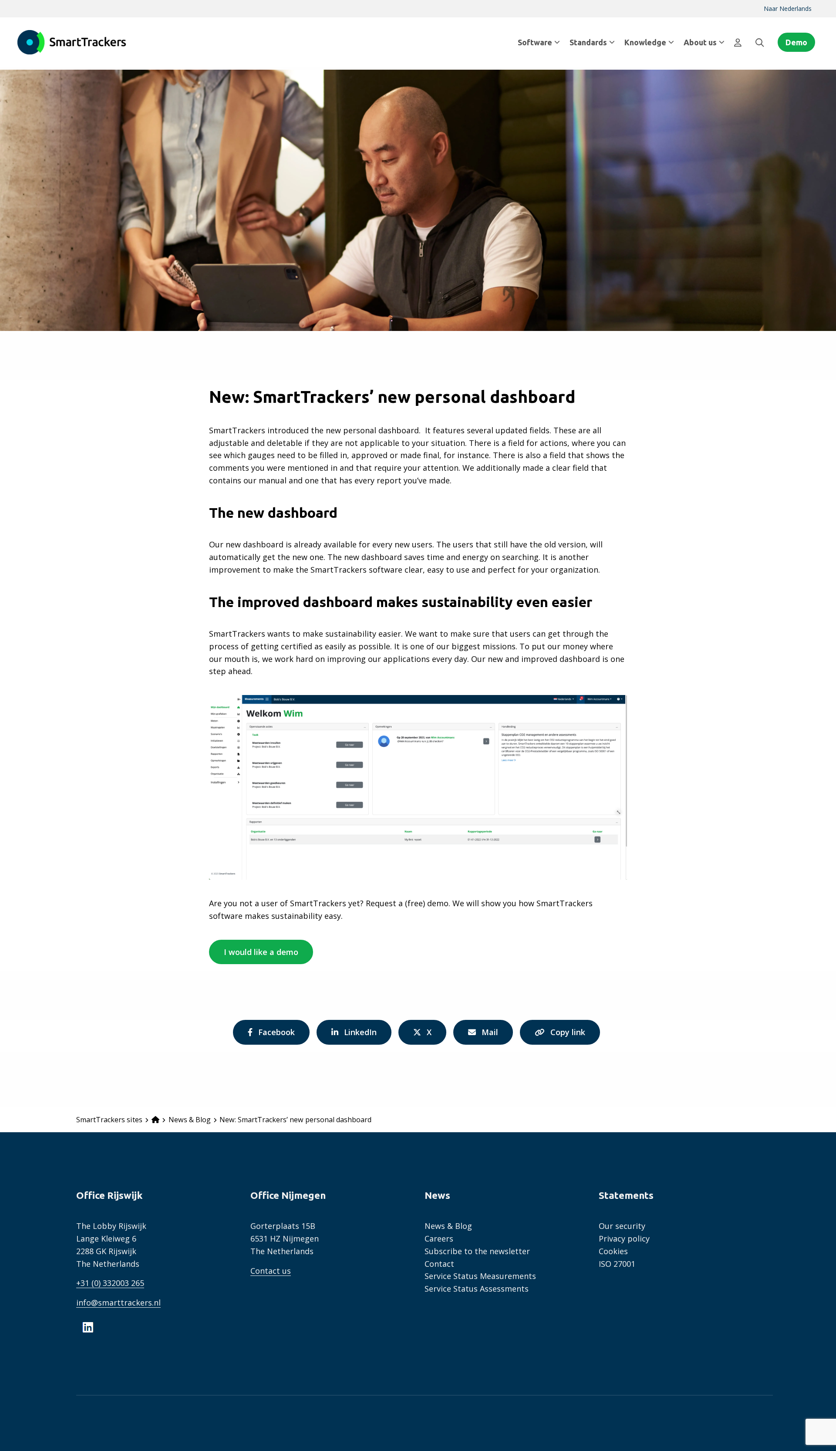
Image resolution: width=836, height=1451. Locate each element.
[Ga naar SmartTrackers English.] (155, 1119)
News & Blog (448, 1226)
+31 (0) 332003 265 (110, 1283)
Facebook (276, 1035)
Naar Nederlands (788, 8)
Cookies (613, 1251)
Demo (796, 42)
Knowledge (645, 42)
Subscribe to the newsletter (477, 1251)
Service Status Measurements (480, 1276)
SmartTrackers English (71, 42)
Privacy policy (624, 1238)
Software (535, 42)
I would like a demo (261, 952)
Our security (622, 1226)
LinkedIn (360, 1035)
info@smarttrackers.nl (118, 1302)
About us (700, 42)
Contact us (270, 1270)
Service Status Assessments (477, 1288)
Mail (492, 1035)
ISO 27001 (617, 1264)
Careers (439, 1238)
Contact (439, 1264)
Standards (588, 42)
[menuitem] (788, 8)
